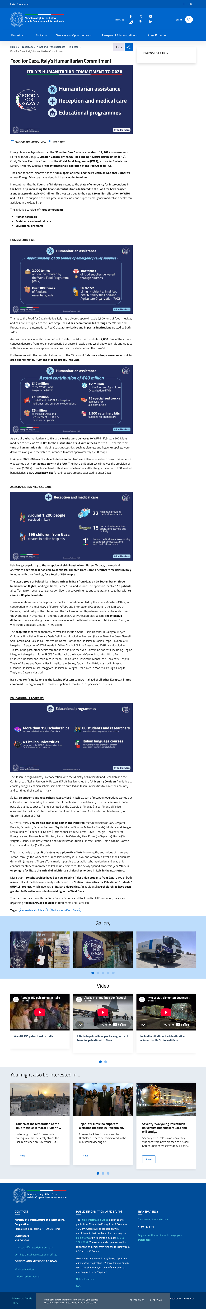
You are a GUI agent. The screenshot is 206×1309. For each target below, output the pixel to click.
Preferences (137, 1300)
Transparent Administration (118, 35)
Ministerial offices (24, 1269)
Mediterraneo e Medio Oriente (65, 909)
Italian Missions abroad (27, 1276)
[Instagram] (129, 21)
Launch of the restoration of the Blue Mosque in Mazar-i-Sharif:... (38, 1126)
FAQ (78, 1286)
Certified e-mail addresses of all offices (36, 1254)
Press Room (155, 35)
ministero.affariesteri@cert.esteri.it (34, 1247)
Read (22, 1155)
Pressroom (27, 47)
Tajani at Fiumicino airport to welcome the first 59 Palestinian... (102, 1126)
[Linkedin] (149, 21)
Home (13, 47)
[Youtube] (149, 16)
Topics (39, 35)
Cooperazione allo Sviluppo (33, 909)
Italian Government (19, 4)
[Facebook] (129, 16)
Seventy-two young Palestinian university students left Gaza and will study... (164, 1128)
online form (82, 1238)
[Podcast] (139, 21)
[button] (189, 19)
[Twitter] (139, 16)
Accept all (156, 1300)
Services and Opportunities (72, 35)
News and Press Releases (51, 47)
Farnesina (17, 35)
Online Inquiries (85, 1279)
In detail (73, 47)
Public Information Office (94, 1220)
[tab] (92, 973)
